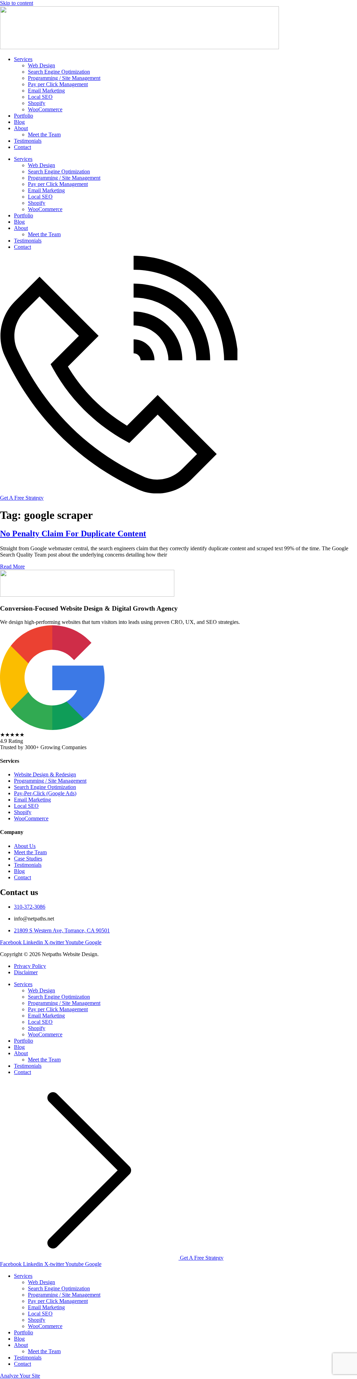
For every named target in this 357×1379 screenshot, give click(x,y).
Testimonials (27, 141)
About (21, 128)
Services (23, 59)
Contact (22, 147)
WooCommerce (45, 109)
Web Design (41, 65)
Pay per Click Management (58, 84)
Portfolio (23, 116)
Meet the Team (44, 134)
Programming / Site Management (64, 78)
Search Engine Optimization (59, 72)
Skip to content (16, 3)
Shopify (36, 103)
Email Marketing (46, 91)
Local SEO (40, 97)
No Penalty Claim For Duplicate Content (73, 533)
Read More (12, 566)
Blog (19, 122)
